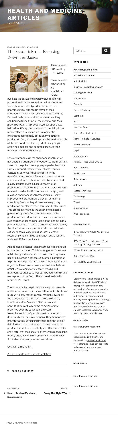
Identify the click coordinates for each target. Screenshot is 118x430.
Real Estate (79, 173)
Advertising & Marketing (85, 69)
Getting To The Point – (19, 346)
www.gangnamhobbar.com (86, 326)
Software (78, 185)
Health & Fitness (81, 127)
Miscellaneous (80, 156)
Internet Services (81, 144)
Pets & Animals (80, 167)
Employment (79, 98)
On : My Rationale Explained (87, 262)
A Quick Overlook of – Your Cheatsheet (29, 354)
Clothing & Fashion (82, 92)
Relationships (80, 179)
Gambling (78, 115)
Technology (79, 196)
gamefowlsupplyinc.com (85, 376)
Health (76, 121)
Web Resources (81, 213)
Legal (76, 150)
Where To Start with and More (88, 250)
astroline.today (80, 320)
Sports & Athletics (82, 190)
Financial (77, 104)
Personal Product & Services (87, 161)
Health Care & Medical (84, 133)
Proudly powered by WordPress (21, 422)
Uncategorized (80, 208)
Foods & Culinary (23, 371)
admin (34, 47)
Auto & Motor (80, 81)
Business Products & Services (88, 87)
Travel (76, 202)
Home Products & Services (86, 138)
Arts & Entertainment (83, 75)
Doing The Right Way (83, 256)
